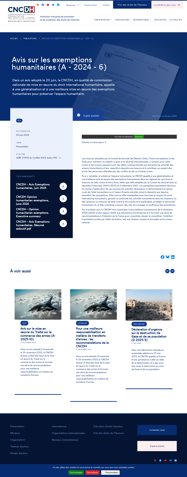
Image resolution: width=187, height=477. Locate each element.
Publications (122, 20)
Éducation (160, 20)
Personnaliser (111, 472)
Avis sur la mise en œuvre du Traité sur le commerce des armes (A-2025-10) (37, 334)
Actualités (176, 20)
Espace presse (90, 5)
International (141, 20)
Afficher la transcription (93, 142)
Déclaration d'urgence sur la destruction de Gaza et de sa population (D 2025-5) (148, 334)
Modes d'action (18, 453)
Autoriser (139, 137)
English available (91, 115)
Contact (106, 5)
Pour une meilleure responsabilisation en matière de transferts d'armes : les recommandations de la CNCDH (92, 337)
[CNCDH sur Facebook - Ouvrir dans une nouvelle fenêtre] (43, 4)
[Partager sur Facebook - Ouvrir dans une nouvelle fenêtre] (162, 257)
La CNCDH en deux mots (165, 5)
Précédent (167, 271)
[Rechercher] (78, 5)
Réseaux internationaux (65, 439)
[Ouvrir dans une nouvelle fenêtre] (38, 4)
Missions (15, 433)
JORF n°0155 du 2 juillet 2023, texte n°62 (36, 157)
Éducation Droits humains (108, 426)
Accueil (14, 38)
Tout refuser (92, 472)
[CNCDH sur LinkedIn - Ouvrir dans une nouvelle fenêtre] (58, 4)
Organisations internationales (68, 433)
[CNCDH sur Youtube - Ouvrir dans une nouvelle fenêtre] (48, 4)
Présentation (102, 20)
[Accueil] (21, 18)
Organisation (17, 439)
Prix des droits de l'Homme (132, 4)
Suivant (172, 271)
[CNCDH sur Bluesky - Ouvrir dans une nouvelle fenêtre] (53, 4)
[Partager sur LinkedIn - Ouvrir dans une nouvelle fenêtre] (173, 257)
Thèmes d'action (19, 446)
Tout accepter (76, 472)
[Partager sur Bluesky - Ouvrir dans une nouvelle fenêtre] (167, 257)
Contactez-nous (157, 430)
